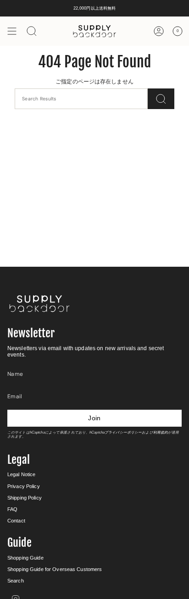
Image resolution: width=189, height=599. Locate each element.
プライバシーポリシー (123, 432)
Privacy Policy (23, 486)
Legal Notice (21, 474)
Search (15, 580)
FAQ (12, 509)
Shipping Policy (24, 497)
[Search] (161, 98)
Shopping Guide (25, 558)
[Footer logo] (39, 304)
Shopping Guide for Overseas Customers (54, 569)
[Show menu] (12, 31)
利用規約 (160, 432)
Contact (16, 520)
